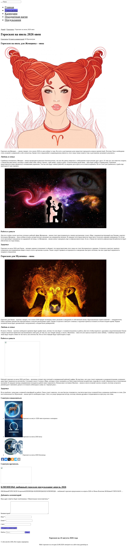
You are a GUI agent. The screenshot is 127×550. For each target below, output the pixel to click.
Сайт (2, 524)
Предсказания (13, 19)
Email (3, 520)
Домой (3, 29)
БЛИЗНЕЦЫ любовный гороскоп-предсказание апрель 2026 (33, 487)
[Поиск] (1, 2)
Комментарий (5, 513)
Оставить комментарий (16, 39)
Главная (9, 7)
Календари (11, 13)
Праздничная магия (16, 16)
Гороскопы (11, 10)
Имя (3, 517)
